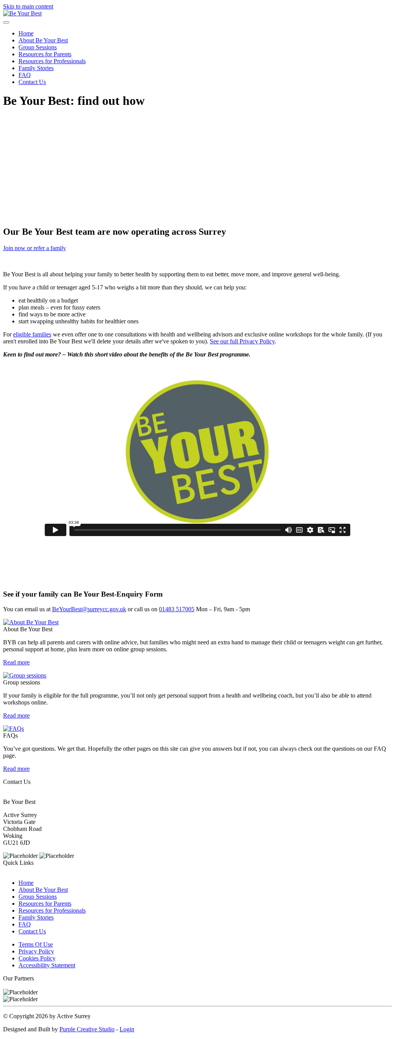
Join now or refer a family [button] (34, 248)
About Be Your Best (43, 40)
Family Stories (36, 68)
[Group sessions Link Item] (24, 675)
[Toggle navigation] (6, 22)
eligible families (32, 334)
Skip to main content (28, 6)
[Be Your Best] (22, 13)
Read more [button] (16, 662)
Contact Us (32, 82)
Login (127, 1029)
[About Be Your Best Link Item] (31, 622)
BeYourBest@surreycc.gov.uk (89, 609)
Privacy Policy (36, 951)
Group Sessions (38, 47)
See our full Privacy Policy (242, 341)
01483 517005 (176, 609)
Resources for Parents (45, 54)
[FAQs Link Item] (13, 728)
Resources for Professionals (52, 61)
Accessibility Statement (47, 965)
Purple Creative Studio (87, 1029)
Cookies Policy (37, 958)
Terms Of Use (36, 944)
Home (26, 33)
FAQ (25, 75)
